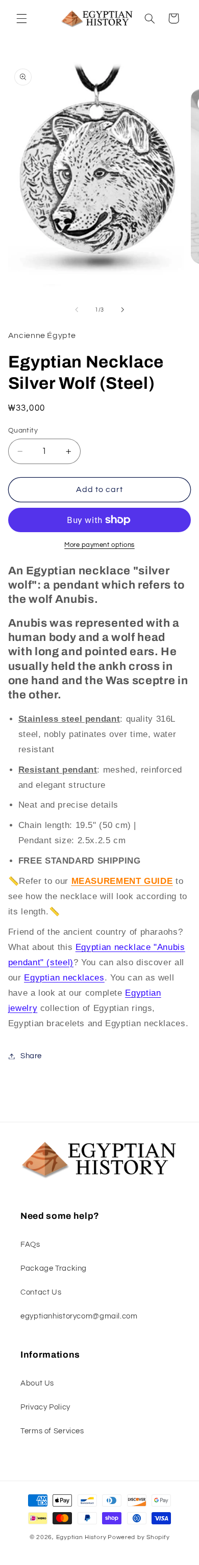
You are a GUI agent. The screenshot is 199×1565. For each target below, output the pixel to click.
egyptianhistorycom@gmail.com (79, 1316)
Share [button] (31, 1056)
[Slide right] (122, 309)
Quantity (23, 430)
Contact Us (40, 1292)
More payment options (99, 545)
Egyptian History (81, 1537)
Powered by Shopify (138, 1537)
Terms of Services (52, 1431)
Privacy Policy (45, 1407)
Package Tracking (53, 1268)
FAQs (30, 1244)
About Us (37, 1383)
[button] (21, 18)
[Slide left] (76, 309)
